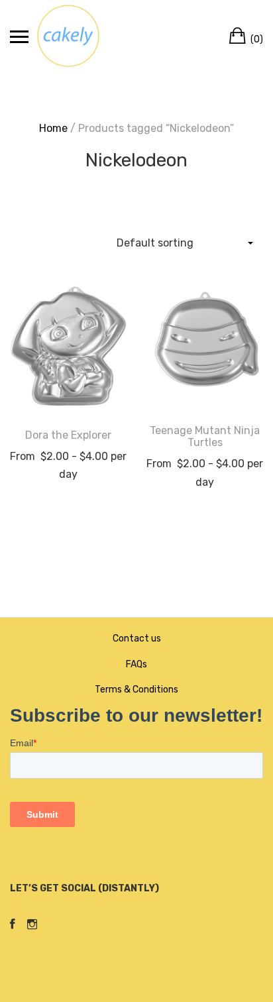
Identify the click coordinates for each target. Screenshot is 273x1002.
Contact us (137, 638)
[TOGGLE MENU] (19, 36)
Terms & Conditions (136, 689)
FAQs (136, 664)
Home (53, 128)
